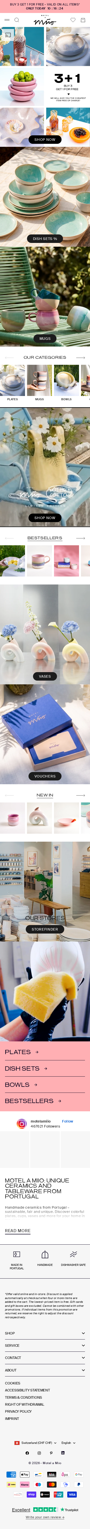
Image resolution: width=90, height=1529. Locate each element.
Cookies (12, 1383)
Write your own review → (45, 1517)
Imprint (12, 1418)
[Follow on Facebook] (27, 1453)
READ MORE (17, 1230)
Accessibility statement (27, 1390)
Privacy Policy (18, 1411)
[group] (45, 87)
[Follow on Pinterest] (51, 1453)
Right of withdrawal (24, 1404)
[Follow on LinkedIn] (62, 1453)
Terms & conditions (23, 1397)
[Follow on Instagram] (39, 1453)
